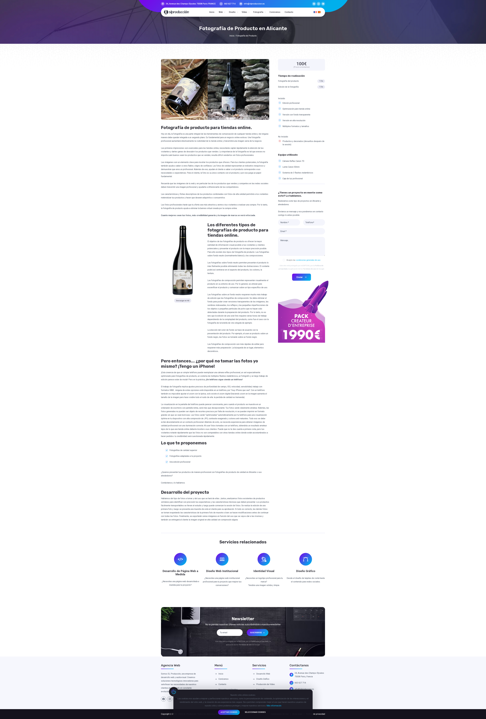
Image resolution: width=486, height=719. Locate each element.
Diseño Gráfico (262, 679)
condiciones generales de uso (308, 260)
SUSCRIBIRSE (256, 632)
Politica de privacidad (259, 641)
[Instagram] (318, 4)
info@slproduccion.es (254, 4)
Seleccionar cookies (255, 712)
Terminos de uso (309, 269)
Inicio (211, 12)
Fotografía (258, 12)
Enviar (300, 277)
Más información (274, 705)
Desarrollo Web (263, 674)
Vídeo (244, 12)
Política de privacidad (315, 714)
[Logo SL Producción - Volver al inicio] (176, 12)
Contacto (289, 12)
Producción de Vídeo (265, 684)
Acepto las (303, 260)
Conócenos (274, 12)
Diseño (232, 12)
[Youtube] (323, 4)
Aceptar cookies (229, 712)
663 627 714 (229, 4)
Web (221, 12)
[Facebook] (314, 4)
